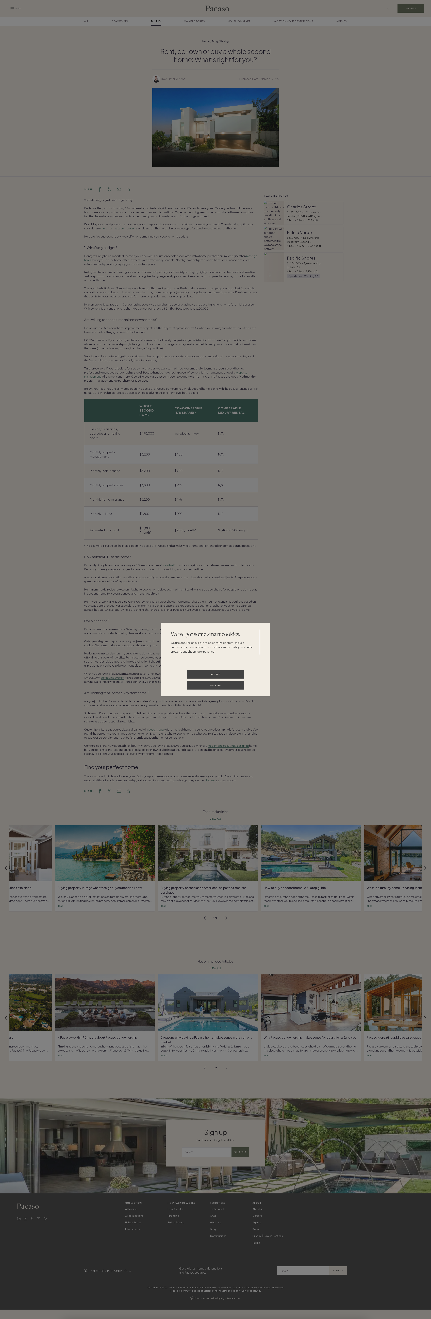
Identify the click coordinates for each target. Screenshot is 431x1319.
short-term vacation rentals (117, 228)
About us (258, 1208)
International (133, 1229)
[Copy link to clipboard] (128, 189)
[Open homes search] (389, 8)
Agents (341, 21)
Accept (215, 674)
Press (256, 1229)
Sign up (338, 1271)
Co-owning (120, 21)
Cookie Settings (273, 1235)
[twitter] (109, 189)
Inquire (411, 8)
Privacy (257, 1235)
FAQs (213, 1215)
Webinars (215, 1222)
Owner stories (194, 21)
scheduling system (112, 677)
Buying (156, 21)
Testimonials (217, 1208)
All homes (131, 1208)
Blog (215, 41)
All (86, 21)
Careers (257, 1215)
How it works (175, 1208)
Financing (173, 1215)
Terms (256, 1242)
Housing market (239, 21)
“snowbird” (168, 565)
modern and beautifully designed (228, 745)
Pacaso (210, 780)
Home (206, 41)
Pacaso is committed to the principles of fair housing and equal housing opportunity (215, 1291)
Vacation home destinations (293, 21)
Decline (215, 685)
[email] (118, 189)
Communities (218, 1235)
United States (133, 1222)
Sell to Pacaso (176, 1222)
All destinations (134, 1215)
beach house (156, 729)
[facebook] (100, 189)
